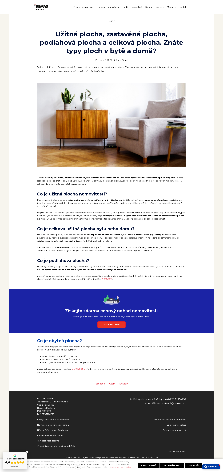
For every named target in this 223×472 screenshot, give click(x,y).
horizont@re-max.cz (173, 403)
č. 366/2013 (107, 279)
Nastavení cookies (177, 451)
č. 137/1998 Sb (78, 369)
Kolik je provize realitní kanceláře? (53, 419)
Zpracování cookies (176, 425)
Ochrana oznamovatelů (174, 430)
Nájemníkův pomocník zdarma (52, 430)
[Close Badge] (26, 452)
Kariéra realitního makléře (50, 435)
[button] (211, 466)
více (78, 467)
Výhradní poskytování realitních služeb (56, 446)
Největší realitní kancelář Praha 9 (53, 425)
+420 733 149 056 (175, 399)
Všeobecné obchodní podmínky (170, 419)
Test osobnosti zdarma (48, 441)
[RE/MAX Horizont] (41, 7)
